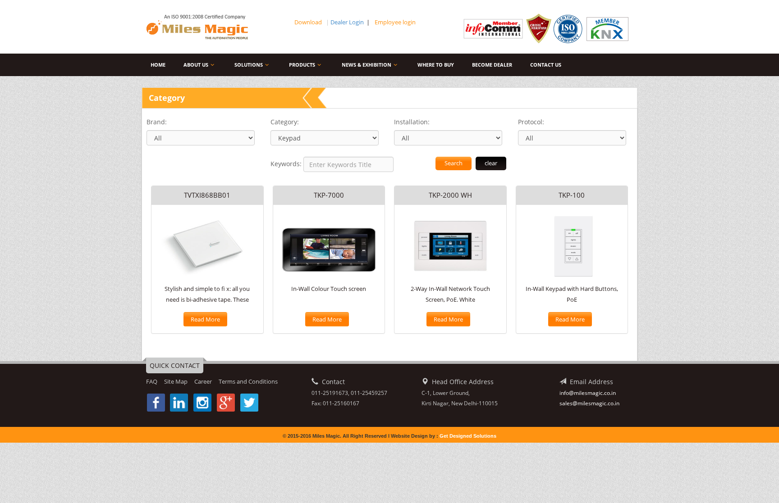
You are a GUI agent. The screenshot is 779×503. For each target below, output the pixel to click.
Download (308, 22)
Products (302, 64)
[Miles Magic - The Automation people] (203, 27)
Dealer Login (347, 22)
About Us (195, 64)
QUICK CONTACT (175, 365)
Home (158, 64)
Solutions (248, 64)
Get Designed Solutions (468, 436)
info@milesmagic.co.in (587, 393)
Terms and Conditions (248, 381)
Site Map (176, 381)
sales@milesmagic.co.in (589, 403)
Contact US (545, 64)
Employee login (395, 22)
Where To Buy (435, 64)
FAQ (151, 381)
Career (203, 381)
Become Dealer (492, 64)
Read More (205, 319)
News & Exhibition (366, 64)
